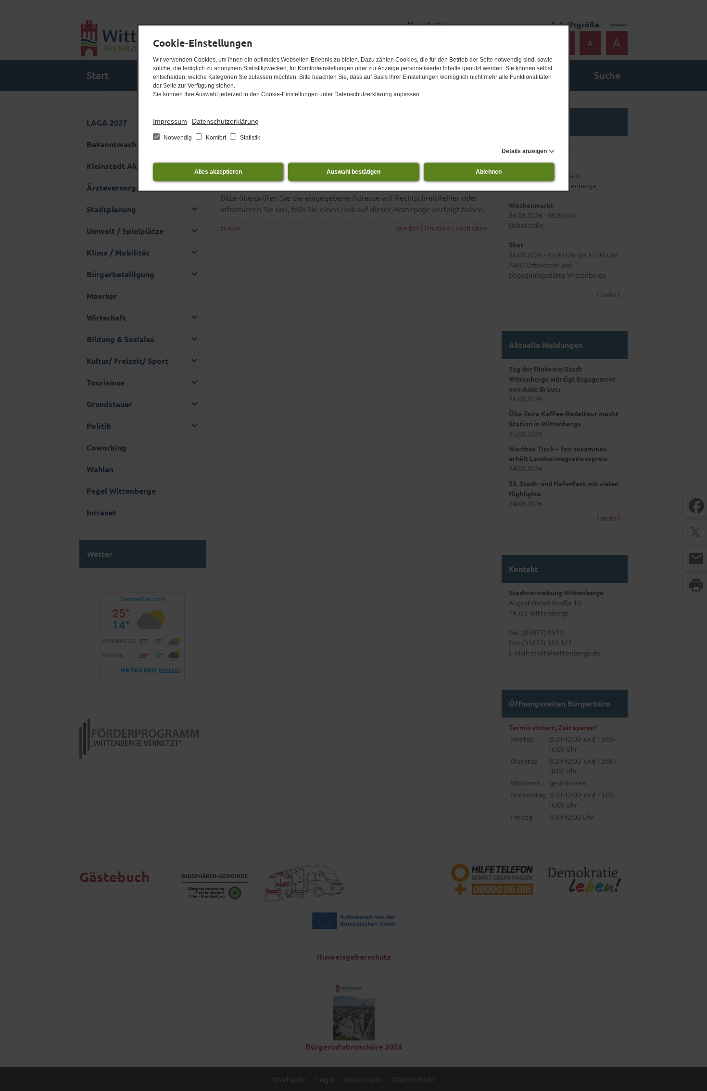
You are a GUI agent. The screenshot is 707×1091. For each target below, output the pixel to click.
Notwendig (177, 137)
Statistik (249, 137)
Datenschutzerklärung (225, 121)
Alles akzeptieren (218, 171)
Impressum (170, 121)
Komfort (215, 137)
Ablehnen (489, 171)
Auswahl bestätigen (353, 171)
